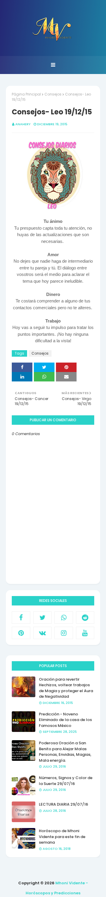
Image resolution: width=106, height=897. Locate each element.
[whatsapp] (63, 617)
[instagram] (63, 633)
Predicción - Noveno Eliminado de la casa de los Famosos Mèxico (65, 719)
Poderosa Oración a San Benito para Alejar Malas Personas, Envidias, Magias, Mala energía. (65, 751)
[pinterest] (21, 633)
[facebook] (21, 617)
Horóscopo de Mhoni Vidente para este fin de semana (62, 836)
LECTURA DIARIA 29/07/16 (63, 804)
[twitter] (42, 617)
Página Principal (26, 94)
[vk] (42, 633)
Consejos (53, 94)
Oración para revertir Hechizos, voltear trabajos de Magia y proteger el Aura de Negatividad (66, 688)
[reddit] (85, 617)
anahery (23, 124)
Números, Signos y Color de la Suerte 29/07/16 (65, 780)
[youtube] (85, 633)
